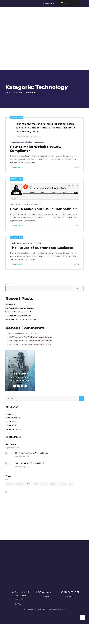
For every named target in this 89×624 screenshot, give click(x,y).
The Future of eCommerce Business (41, 248)
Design (8, 414)
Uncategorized (12, 429)
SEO (28, 484)
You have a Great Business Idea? (18, 312)
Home (7, 93)
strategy (63, 484)
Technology (16, 117)
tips (70, 484)
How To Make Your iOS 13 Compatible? (43, 209)
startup (53, 484)
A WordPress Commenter (17, 333)
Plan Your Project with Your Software (20, 308)
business (10, 484)
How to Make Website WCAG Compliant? (35, 149)
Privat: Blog (18, 93)
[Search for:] (44, 398)
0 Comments (39, 142)
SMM (35, 484)
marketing (20, 484)
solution (44, 484)
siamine (28, 142)
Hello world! (10, 304)
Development (11, 418)
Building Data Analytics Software (18, 316)
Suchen (8, 284)
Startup (9, 422)
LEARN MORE (17, 167)
